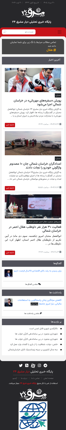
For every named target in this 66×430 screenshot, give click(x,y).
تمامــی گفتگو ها (31, 284)
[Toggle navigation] (59, 32)
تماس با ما (35, 378)
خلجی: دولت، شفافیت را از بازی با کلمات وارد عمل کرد (34, 344)
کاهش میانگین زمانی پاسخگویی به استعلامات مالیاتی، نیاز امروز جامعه (40, 302)
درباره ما (24, 378)
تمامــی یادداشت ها (31, 313)
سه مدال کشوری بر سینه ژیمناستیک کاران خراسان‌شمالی (33, 349)
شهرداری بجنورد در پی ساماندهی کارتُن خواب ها (36, 334)
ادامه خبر (10, 125)
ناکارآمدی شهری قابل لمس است (43, 328)
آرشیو (15, 378)
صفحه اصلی (48, 378)
